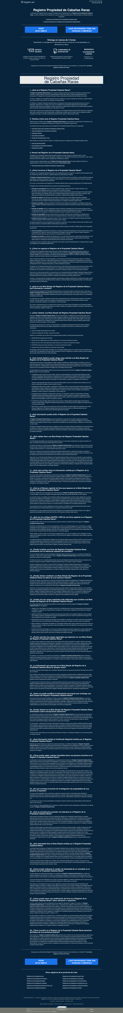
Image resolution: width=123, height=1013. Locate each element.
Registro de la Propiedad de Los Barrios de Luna (75, 983)
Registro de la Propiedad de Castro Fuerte (73, 976)
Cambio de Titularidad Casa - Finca (41, 138)
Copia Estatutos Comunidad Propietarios (42, 145)
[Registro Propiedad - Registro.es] (28, 2)
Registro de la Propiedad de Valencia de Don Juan (39, 985)
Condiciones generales (59, 1001)
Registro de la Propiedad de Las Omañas (73, 978)
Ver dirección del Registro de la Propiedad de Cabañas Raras (61, 19)
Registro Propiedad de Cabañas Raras (61, 10)
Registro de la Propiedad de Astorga (36, 981)
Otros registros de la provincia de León (61, 972)
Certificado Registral (37, 133)
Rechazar (91, 1009)
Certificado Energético (37, 148)
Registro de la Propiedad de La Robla (72, 988)
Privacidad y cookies (69, 1001)
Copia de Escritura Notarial (38, 143)
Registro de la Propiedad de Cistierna (36, 988)
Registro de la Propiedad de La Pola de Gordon (75, 981)
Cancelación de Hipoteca (38, 135)
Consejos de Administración (77, 1003)
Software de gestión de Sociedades (46, 1003)
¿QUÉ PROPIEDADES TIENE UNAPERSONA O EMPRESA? (82, 29)
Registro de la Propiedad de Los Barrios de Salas (75, 985)
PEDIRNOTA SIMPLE (41, 29)
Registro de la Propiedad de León (35, 976)
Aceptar (91, 1011)
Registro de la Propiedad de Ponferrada (37, 978)
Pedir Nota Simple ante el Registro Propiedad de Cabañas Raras (48, 128)
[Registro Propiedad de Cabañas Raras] (43, 21)
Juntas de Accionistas (67, 1003)
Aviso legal (52, 1001)
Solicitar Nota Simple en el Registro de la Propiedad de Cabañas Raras (62, 22)
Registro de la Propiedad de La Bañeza (37, 983)
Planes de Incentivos (58, 1003)
